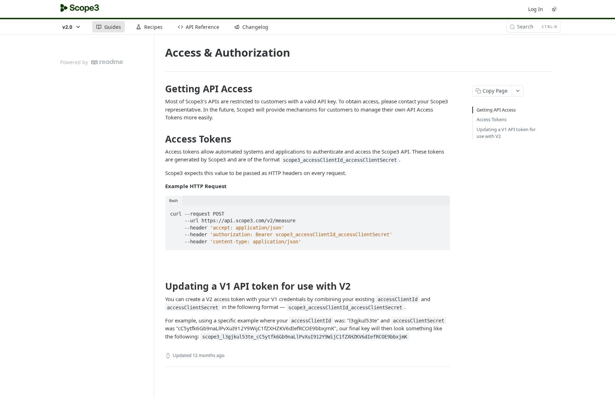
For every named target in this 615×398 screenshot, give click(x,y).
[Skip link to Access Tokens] (160, 139)
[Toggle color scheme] (554, 9)
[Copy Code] (441, 211)
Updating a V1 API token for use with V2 (506, 133)
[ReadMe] (107, 62)
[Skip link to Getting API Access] (160, 88)
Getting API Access (496, 110)
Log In (535, 9)
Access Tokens (491, 119)
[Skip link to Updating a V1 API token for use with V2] (160, 286)
